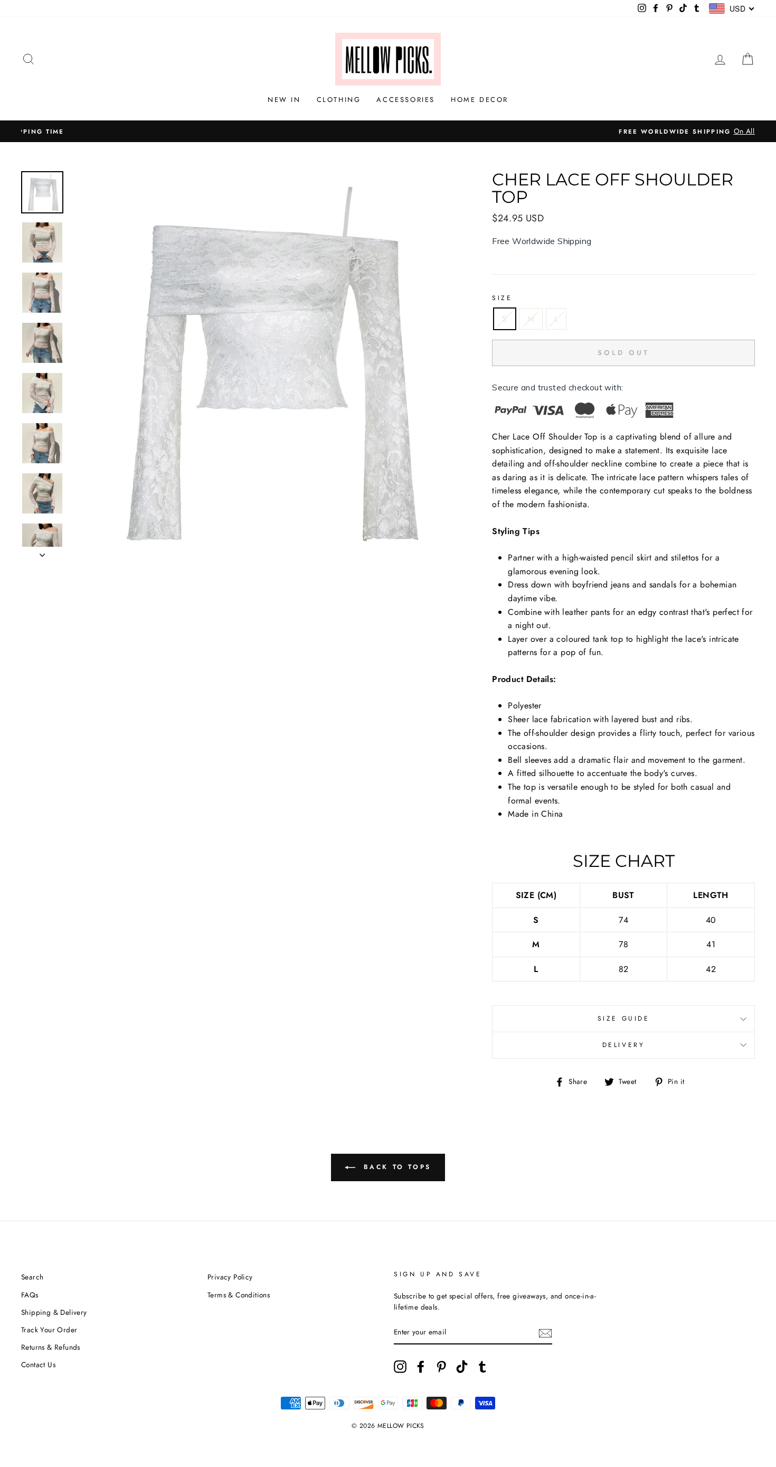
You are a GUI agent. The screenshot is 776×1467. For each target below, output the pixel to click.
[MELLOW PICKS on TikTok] (462, 1366)
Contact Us (38, 1364)
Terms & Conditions (238, 1295)
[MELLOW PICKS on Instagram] (400, 1366)
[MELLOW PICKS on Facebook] (420, 1366)
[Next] (42, 552)
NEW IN (284, 100)
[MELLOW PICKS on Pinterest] (441, 1366)
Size (502, 298)
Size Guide (624, 1018)
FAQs (30, 1295)
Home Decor (479, 100)
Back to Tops (395, 1167)
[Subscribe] (545, 1333)
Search (32, 1277)
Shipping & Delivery (54, 1312)
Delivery (623, 1045)
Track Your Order (49, 1329)
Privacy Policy (230, 1277)
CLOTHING (339, 100)
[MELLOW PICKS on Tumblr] (482, 1366)
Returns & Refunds (50, 1347)
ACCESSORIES (405, 100)
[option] (388, 131)
